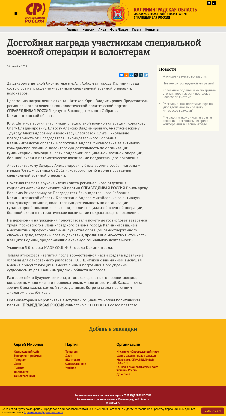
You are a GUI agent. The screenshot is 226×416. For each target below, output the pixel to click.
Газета (136, 29)
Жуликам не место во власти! (183, 77)
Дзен (17, 363)
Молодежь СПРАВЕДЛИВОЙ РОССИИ (135, 361)
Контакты (152, 29)
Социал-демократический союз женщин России (137, 368)
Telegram (20, 359)
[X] (136, 75)
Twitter (19, 367)
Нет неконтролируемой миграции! (186, 84)
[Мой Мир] (131, 75)
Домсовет (123, 374)
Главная (72, 29)
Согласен (213, 410)
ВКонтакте (21, 371)
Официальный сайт (26, 351)
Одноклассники (24, 375)
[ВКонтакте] (121, 75)
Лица (102, 29)
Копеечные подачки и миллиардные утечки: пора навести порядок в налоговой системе (187, 93)
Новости (88, 29)
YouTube (70, 367)
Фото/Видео (119, 29)
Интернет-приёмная (27, 355)
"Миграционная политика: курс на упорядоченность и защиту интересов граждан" (186, 107)
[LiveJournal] (141, 75)
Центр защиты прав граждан (136, 355)
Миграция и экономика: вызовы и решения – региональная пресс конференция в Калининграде (185, 121)
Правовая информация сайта (43, 412)
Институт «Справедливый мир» (138, 351)
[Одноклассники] (126, 75)
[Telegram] (146, 75)
